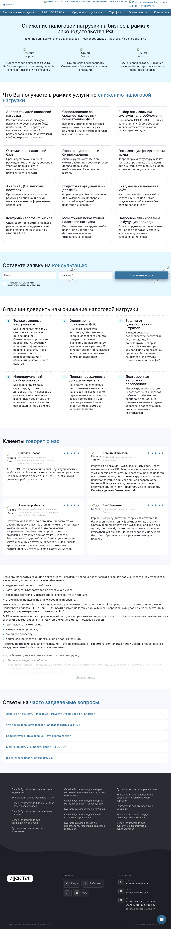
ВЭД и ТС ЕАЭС (52, 12)
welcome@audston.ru (137, 892)
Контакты (160, 12)
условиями (28, 282)
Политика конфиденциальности (149, 924)
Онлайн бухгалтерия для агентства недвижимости (32, 791)
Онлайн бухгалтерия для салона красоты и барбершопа (82, 816)
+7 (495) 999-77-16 (137, 883)
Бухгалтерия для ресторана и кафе (137, 789)
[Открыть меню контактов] (161, 919)
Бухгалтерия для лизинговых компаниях (28, 830)
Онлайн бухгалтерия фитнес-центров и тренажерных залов (33, 804)
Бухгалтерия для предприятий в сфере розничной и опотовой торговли (135, 797)
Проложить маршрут (142, 909)
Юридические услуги (85, 12)
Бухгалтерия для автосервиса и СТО (33, 797)
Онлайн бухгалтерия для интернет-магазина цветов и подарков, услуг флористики (84, 792)
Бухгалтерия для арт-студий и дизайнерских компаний (134, 816)
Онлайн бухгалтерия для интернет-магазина (32, 813)
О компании (137, 12)
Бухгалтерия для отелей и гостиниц (84, 808)
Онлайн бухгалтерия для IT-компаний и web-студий (28, 821)
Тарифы (114, 12)
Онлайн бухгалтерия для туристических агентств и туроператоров (131, 825)
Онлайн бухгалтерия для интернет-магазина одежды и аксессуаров (84, 802)
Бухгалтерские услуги (17, 12)
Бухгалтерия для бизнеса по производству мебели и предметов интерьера (84, 825)
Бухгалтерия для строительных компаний (135, 807)
